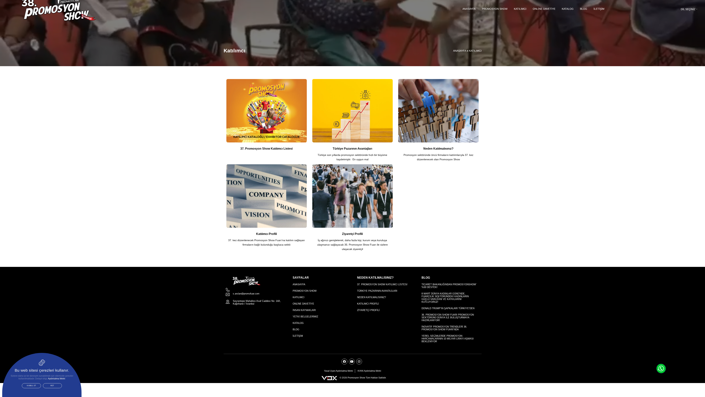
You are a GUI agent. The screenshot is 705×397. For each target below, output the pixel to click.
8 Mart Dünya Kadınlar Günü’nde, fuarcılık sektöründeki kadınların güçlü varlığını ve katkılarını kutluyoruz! (445, 297)
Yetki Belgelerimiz (305, 316)
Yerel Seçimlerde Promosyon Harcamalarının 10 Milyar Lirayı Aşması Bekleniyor (448, 339)
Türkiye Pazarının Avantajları (377, 290)
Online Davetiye (544, 8)
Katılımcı (520, 8)
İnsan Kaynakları (304, 310)
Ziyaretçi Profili (368, 310)
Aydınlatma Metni (56, 378)
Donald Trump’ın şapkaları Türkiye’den (448, 308)
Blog (583, 8)
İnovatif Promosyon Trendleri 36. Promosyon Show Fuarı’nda (444, 328)
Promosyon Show (494, 8)
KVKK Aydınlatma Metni (369, 371)
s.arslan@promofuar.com (246, 293)
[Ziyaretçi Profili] (352, 209)
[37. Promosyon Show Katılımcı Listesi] (266, 117)
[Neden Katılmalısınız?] (438, 121)
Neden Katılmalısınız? (371, 297)
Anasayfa (469, 8)
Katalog (568, 8)
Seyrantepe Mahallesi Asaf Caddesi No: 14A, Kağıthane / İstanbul (257, 302)
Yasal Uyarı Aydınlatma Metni (338, 371)
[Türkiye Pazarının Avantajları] (352, 121)
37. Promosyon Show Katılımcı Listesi (382, 284)
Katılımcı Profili (368, 303)
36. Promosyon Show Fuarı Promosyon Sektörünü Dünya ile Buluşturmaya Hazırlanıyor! (448, 317)
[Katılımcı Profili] (266, 207)
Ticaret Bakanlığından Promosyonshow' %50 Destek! (449, 286)
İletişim (599, 8)
